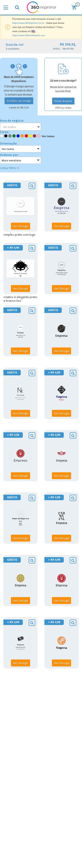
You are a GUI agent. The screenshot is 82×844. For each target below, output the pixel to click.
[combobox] (20, 127)
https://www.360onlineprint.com (28, 35)
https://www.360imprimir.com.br (28, 23)
